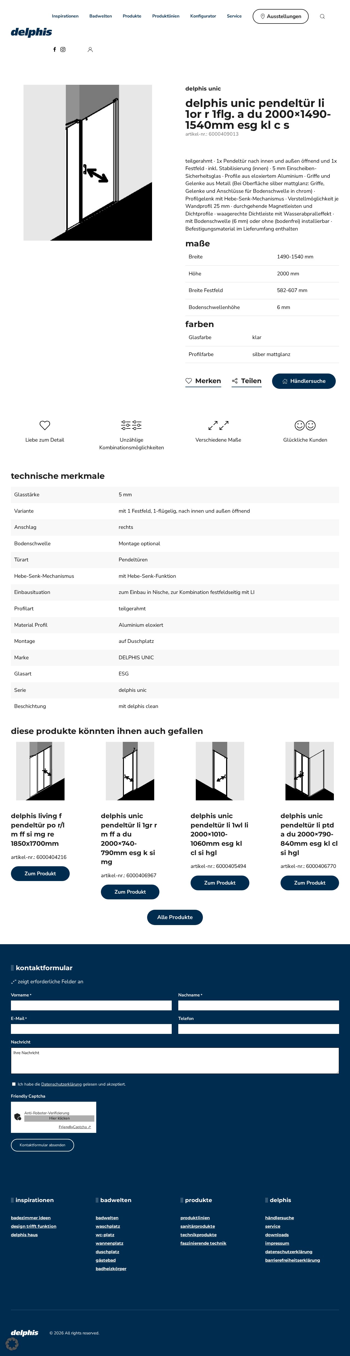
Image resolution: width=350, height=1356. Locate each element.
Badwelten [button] (100, 16)
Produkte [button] (132, 16)
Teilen (251, 381)
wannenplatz (109, 1243)
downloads (277, 1234)
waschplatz (108, 1226)
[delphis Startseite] (24, 1332)
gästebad (106, 1260)
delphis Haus (24, 1234)
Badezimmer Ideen (31, 1217)
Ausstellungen (284, 16)
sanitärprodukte (197, 1226)
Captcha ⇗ (75, 1127)
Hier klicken (59, 1118)
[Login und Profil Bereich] (90, 49)
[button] (322, 16)
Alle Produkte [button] (175, 917)
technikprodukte (198, 1234)
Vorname (21, 995)
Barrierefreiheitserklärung (292, 1260)
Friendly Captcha (28, 1096)
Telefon (186, 1019)
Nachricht (20, 1042)
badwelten (107, 1217)
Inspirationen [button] (65, 16)
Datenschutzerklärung (61, 1084)
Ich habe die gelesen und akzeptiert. (72, 1084)
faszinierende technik (203, 1243)
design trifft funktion (33, 1226)
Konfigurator (203, 16)
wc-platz (105, 1234)
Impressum (277, 1243)
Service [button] (234, 16)
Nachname (190, 995)
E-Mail (19, 1019)
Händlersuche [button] (308, 381)
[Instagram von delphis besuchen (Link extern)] (63, 49)
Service (272, 1226)
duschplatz (107, 1251)
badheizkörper (111, 1268)
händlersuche (279, 1217)
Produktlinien (165, 16)
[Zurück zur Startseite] (31, 32)
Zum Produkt (40, 873)
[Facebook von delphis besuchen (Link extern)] (54, 49)
